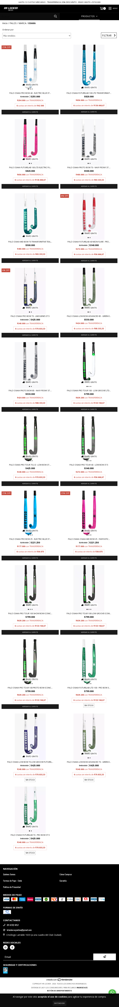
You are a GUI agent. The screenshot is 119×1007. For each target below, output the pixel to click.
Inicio (5, 23)
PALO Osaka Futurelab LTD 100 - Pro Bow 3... (89, 688)
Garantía (63, 880)
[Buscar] (55, 16)
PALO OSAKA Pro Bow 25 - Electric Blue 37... (30, 539)
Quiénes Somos (9, 874)
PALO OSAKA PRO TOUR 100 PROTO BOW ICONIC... (30, 688)
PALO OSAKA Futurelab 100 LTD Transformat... (89, 93)
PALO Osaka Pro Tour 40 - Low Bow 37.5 (89, 465)
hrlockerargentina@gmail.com (19, 930)
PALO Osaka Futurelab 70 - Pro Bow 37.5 (30, 835)
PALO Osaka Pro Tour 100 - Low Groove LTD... (89, 390)
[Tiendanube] (59, 981)
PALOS (13, 23)
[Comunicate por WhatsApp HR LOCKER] (112, 992)
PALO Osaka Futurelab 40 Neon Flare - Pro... (89, 242)
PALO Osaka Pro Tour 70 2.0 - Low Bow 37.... (30, 465)
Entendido (59, 1003)
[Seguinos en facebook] (12, 947)
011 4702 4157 (13, 925)
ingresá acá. (82, 988)
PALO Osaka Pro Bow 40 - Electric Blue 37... (30, 93)
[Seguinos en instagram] (5, 947)
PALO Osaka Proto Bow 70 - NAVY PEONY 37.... (88, 167)
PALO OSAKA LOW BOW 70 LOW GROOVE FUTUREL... (30, 762)
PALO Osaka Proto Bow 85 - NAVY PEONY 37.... (30, 390)
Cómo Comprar (66, 874)
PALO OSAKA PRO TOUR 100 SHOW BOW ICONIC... (30, 613)
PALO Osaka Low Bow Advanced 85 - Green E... (89, 316)
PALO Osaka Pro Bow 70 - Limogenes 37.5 (30, 316)
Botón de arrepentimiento (59, 991)
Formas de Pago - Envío (12, 880)
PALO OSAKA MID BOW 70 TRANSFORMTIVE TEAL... (30, 242)
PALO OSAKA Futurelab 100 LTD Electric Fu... (30, 167)
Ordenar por (8, 29)
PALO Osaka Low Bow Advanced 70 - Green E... (89, 762)
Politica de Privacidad (12, 887)
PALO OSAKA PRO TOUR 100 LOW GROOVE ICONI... (89, 613)
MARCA (22, 23)
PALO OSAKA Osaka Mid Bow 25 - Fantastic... (89, 539)
